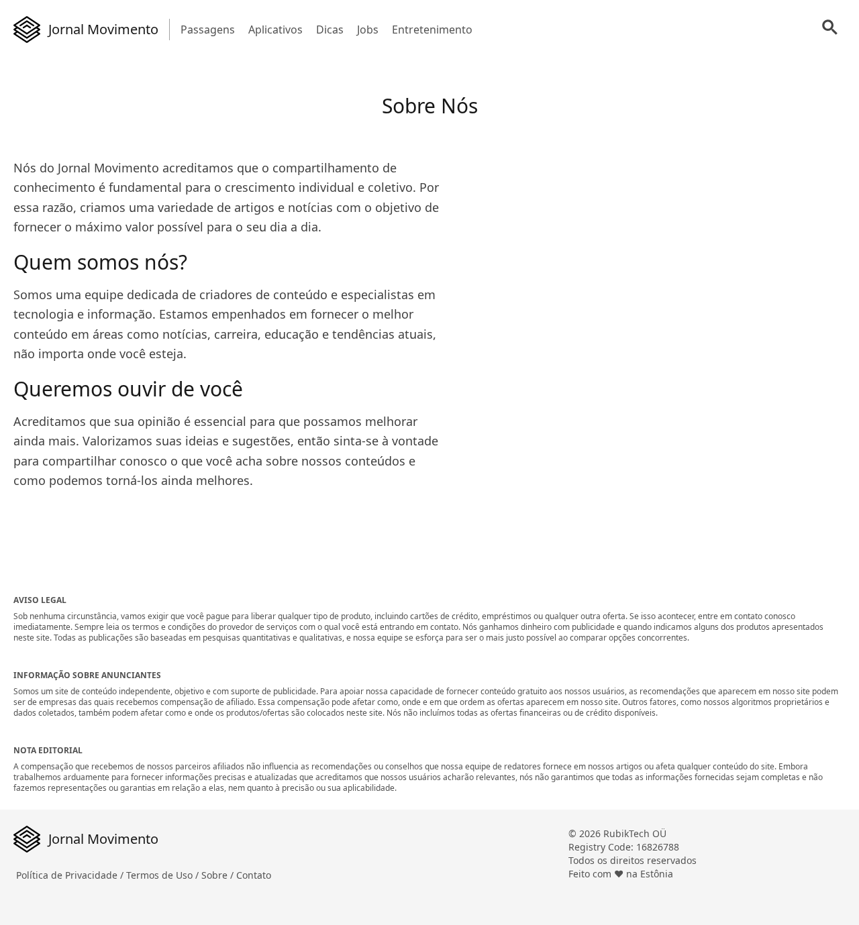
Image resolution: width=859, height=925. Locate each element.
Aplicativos (275, 29)
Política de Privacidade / (71, 875)
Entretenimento (432, 29)
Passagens (208, 29)
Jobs (367, 29)
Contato (253, 875)
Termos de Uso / (163, 875)
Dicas (330, 29)
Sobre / (218, 875)
